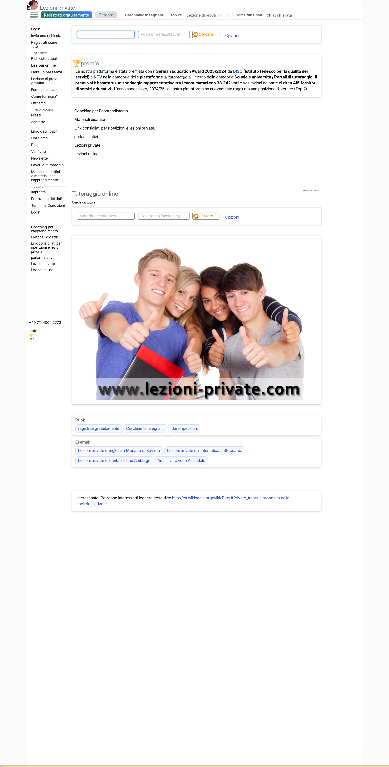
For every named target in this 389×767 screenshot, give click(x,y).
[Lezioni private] (32, 7)
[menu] (34, 15)
